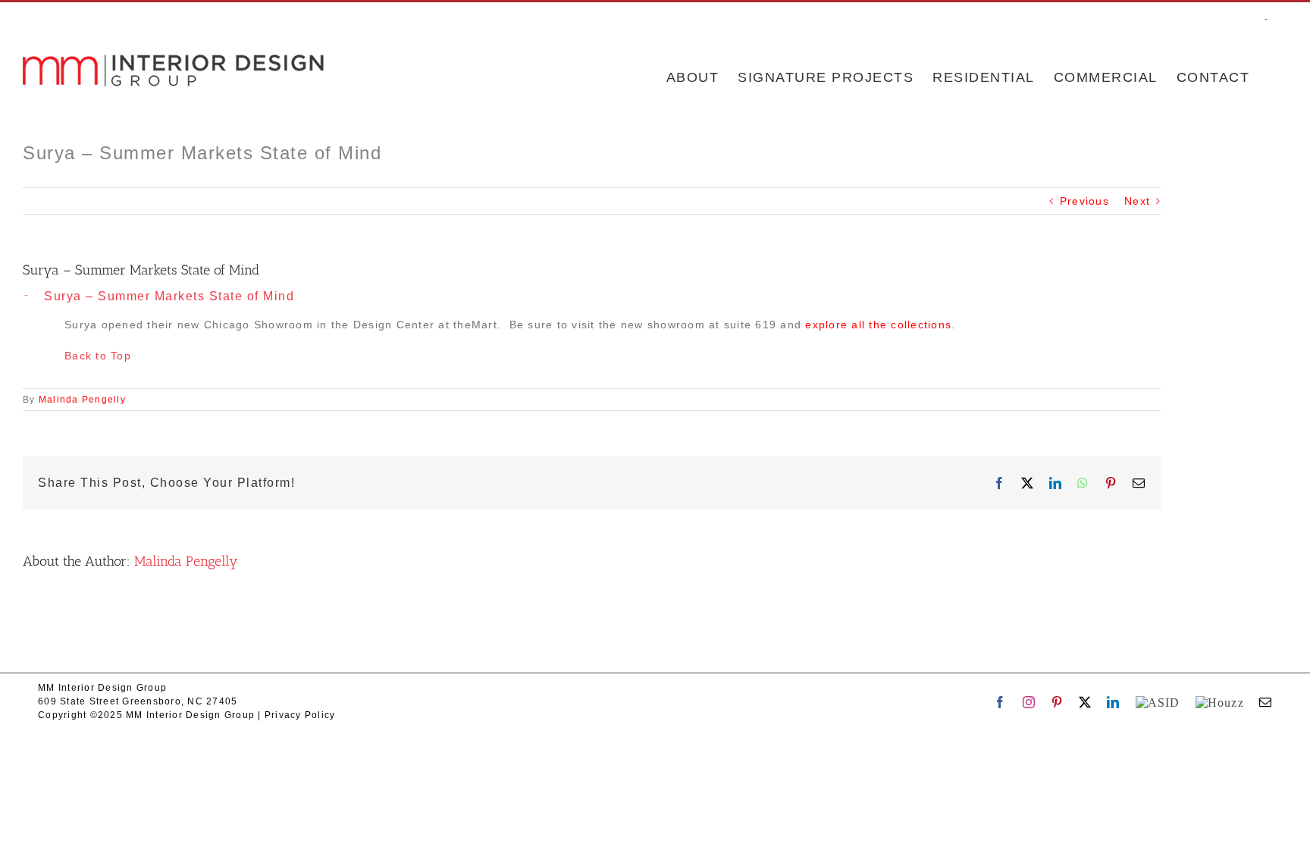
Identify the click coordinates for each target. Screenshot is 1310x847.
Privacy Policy (300, 715)
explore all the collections (878, 324)
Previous (1084, 201)
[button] (592, 296)
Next (1137, 201)
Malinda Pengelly (82, 399)
